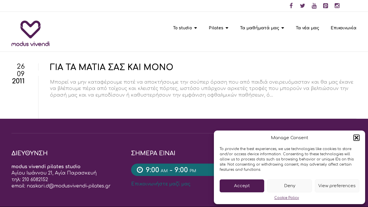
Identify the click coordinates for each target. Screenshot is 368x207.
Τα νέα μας (307, 28)
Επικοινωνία (343, 28)
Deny (289, 185)
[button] (356, 138)
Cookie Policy (286, 198)
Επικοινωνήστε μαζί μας (161, 184)
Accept (242, 185)
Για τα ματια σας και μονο (111, 67)
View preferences (337, 185)
